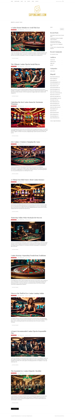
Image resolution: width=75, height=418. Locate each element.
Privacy (28, 1)
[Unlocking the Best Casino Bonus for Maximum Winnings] (28, 117)
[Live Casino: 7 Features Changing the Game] (28, 155)
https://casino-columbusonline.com (56, 92)
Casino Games (16, 1)
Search (51, 27)
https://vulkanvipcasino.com (54, 101)
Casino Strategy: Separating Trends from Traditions (28, 255)
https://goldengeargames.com (55, 82)
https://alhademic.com (54, 108)
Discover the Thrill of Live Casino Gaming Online (27, 293)
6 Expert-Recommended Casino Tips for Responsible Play (28, 332)
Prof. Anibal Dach (21, 29)
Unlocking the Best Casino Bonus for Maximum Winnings (27, 103)
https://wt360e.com (53, 80)
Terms (33, 1)
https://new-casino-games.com (55, 96)
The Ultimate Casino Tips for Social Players (25, 64)
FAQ (25, 1)
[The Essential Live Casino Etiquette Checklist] (28, 384)
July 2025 (51, 65)
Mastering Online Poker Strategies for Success (26, 218)
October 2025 (52, 59)
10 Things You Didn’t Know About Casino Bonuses (27, 180)
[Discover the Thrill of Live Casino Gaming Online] (28, 307)
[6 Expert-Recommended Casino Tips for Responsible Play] (28, 346)
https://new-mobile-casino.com (55, 107)
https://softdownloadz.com (54, 117)
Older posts (15, 408)
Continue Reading (15, 58)
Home (12, 1)
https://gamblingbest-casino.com (55, 98)
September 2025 (53, 61)
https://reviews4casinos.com (55, 83)
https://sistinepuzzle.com (54, 114)
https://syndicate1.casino (54, 85)
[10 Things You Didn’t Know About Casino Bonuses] (28, 193)
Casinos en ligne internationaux (55, 120)
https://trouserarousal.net (54, 112)
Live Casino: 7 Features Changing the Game (25, 142)
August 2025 (52, 63)
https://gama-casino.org (54, 99)
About (22, 1)
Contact (36, 1)
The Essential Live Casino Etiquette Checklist (26, 371)
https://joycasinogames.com (55, 89)
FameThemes (62, 415)
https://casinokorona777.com (55, 105)
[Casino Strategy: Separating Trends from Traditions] (28, 269)
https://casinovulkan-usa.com (55, 91)
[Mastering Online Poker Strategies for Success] (28, 231)
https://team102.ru (53, 110)
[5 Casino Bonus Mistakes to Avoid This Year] (28, 41)
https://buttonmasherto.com (55, 76)
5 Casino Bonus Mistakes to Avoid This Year (25, 28)
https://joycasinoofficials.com (55, 87)
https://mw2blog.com (53, 78)
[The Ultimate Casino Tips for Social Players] (28, 77)
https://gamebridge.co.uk (54, 116)
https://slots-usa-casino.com (55, 94)
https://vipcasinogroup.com (54, 103)
